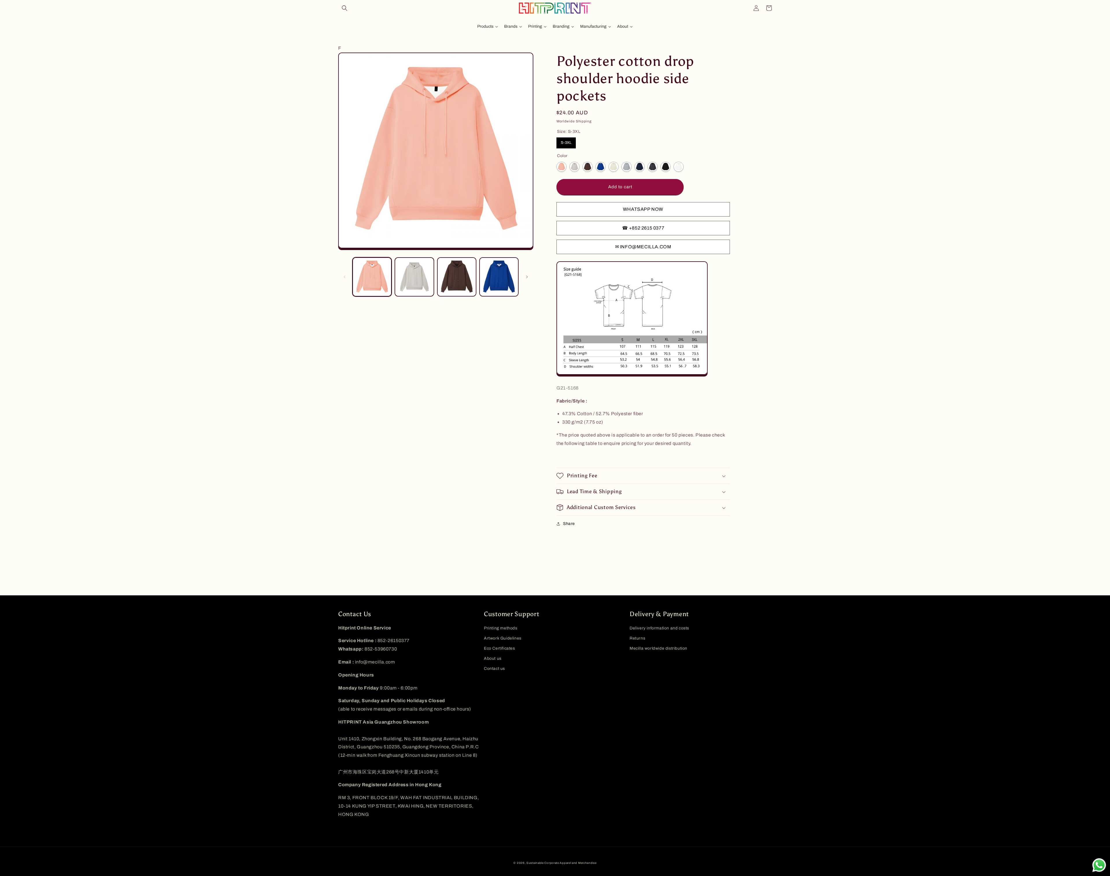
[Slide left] (344, 277)
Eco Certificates (499, 648)
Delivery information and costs (659, 628)
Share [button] (569, 523)
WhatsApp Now (643, 209)
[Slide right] (527, 277)
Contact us (494, 668)
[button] (344, 8)
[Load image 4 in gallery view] (499, 277)
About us (493, 658)
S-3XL (566, 143)
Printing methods (500, 628)
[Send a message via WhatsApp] (1099, 865)
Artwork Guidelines (502, 638)
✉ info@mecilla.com (643, 246)
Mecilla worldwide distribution (658, 648)
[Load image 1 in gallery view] (372, 277)
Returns (637, 638)
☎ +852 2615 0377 (643, 227)
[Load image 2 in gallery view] (414, 277)
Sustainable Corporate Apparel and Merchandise (561, 862)
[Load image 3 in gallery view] (456, 277)
